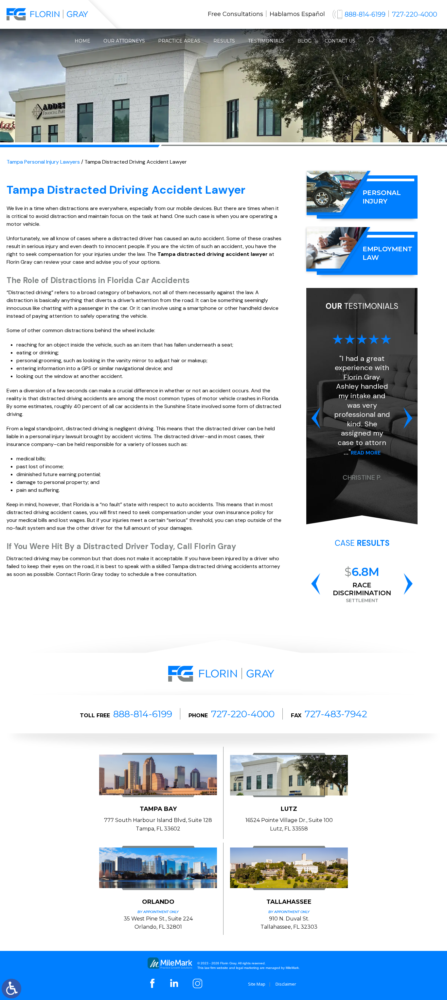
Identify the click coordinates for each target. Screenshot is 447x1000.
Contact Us (340, 41)
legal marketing (247, 968)
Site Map (256, 984)
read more (366, 452)
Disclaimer (286, 984)
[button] (315, 418)
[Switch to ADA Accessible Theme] (11, 988)
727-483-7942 (336, 714)
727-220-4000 (414, 14)
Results (224, 41)
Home (82, 41)
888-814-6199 (365, 14)
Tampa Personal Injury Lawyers (43, 161)
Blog (304, 41)
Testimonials (266, 41)
